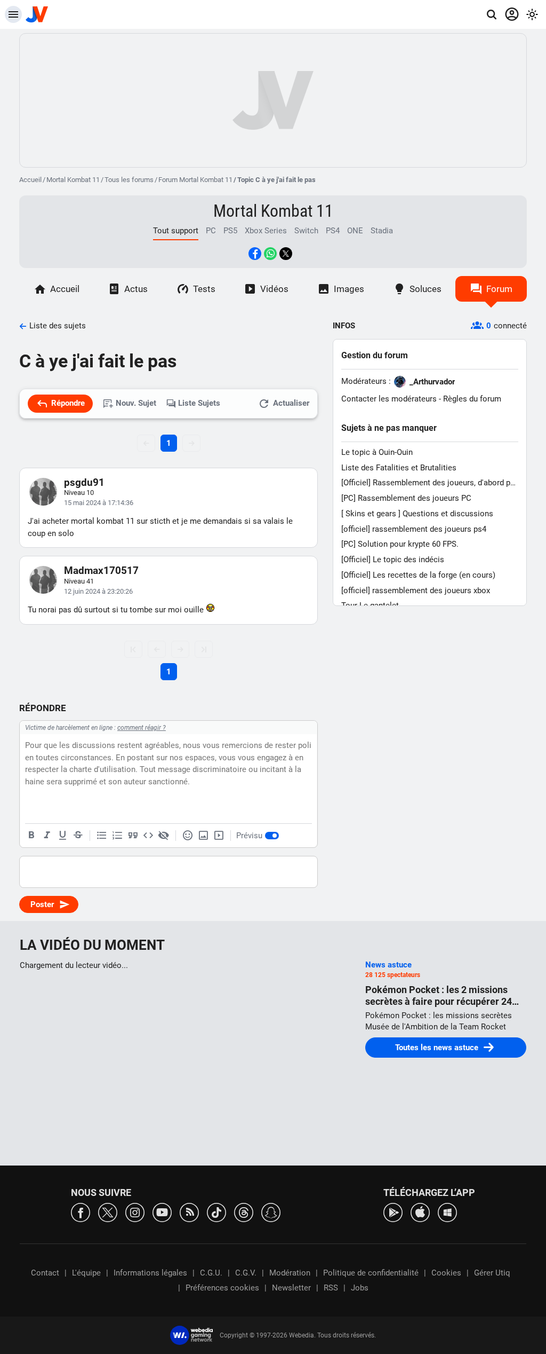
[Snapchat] (270, 1211)
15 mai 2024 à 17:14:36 (98, 503)
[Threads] (243, 1211)
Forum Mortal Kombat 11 (195, 180)
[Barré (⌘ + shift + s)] (77, 835)
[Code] (148, 835)
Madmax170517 (101, 570)
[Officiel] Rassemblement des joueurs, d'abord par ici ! (429, 483)
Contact (45, 1273)
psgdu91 (84, 482)
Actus (136, 289)
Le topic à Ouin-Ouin (377, 452)
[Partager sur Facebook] (254, 253)
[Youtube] (162, 1211)
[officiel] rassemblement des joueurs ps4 (413, 529)
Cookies (446, 1273)
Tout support (175, 230)
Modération (289, 1273)
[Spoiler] (163, 835)
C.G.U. (211, 1273)
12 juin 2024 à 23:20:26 (98, 591)
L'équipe (86, 1273)
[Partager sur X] (285, 253)
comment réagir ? (141, 727)
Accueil (30, 180)
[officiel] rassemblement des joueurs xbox (415, 590)
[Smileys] (187, 835)
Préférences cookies (222, 1288)
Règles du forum (472, 399)
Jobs (359, 1288)
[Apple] (420, 1211)
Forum (499, 289)
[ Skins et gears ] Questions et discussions (417, 513)
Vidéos (274, 289)
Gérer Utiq (492, 1273)
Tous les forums (129, 180)
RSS (331, 1288)
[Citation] (132, 835)
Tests (204, 289)
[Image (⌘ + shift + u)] (203, 835)
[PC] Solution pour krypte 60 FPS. (400, 544)
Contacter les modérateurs (389, 399)
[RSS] (189, 1211)
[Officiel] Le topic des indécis (392, 559)
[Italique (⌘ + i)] (47, 835)
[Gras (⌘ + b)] (31, 835)
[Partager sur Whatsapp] (270, 253)
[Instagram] (134, 1211)
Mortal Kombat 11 (73, 180)
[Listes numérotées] (117, 835)
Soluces (425, 289)
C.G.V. (245, 1273)
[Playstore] (393, 1211)
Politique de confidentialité (371, 1273)
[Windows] (447, 1211)
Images (349, 289)
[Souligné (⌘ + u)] (62, 835)
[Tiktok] (216, 1211)
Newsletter (291, 1288)
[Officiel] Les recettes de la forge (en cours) (418, 575)
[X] (107, 1211)
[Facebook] (80, 1211)
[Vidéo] (218, 835)
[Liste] (101, 835)
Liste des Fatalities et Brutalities (398, 468)
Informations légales (150, 1273)
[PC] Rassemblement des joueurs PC (406, 498)
